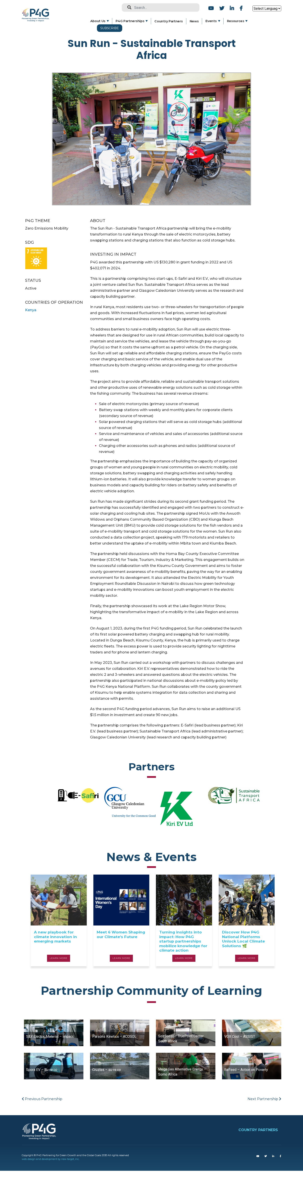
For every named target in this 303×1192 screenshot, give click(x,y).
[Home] (37, 11)
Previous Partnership (43, 1099)
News (194, 21)
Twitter (221, 8)
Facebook (240, 8)
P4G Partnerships (130, 21)
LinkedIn (232, 8)
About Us (98, 21)
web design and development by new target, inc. (50, 1159)
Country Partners (168, 21)
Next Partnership (263, 1099)
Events (210, 21)
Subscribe (109, 28)
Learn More (58, 958)
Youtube (211, 8)
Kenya (30, 310)
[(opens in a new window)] (257, 1156)
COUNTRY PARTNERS (258, 1130)
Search (127, 7)
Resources (235, 21)
